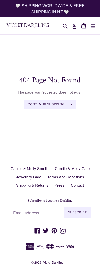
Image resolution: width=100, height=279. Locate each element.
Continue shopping (46, 104)
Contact (77, 185)
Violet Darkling (53, 262)
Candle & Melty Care (72, 168)
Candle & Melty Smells (30, 168)
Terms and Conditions (65, 177)
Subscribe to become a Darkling (50, 200)
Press (60, 185)
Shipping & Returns (32, 185)
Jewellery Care (28, 177)
